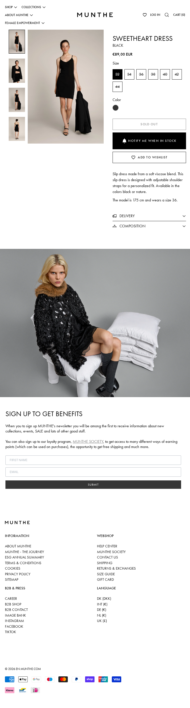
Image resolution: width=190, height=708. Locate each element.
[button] (144, 14)
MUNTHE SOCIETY (88, 441)
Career (11, 598)
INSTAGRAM (14, 620)
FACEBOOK (14, 626)
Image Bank (15, 615)
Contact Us (107, 557)
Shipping (104, 562)
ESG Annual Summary (24, 557)
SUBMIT (93, 485)
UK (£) (102, 620)
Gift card (105, 579)
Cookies (12, 568)
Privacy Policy (17, 574)
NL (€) (101, 615)
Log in (155, 15)
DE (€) (101, 609)
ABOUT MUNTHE (18, 546)
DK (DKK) (104, 598)
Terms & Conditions (23, 562)
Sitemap (11, 579)
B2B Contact (16, 609)
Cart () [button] (179, 15)
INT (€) (102, 604)
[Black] (116, 108)
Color (117, 99)
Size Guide (106, 574)
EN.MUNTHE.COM (28, 669)
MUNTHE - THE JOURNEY (24, 551)
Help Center (107, 546)
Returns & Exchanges (116, 568)
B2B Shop (13, 604)
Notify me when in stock (152, 141)
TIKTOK (10, 631)
